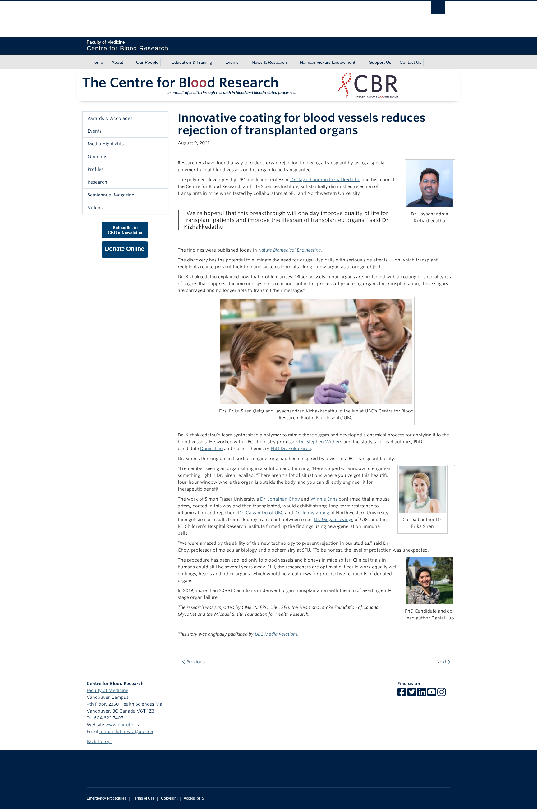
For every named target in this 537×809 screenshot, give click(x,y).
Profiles (95, 169)
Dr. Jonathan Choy (279, 498)
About (117, 62)
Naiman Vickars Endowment (327, 62)
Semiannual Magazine (111, 194)
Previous (195, 661)
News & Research (269, 62)
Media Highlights (106, 143)
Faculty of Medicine (107, 690)
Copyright (169, 798)
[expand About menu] (128, 62)
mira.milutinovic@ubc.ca (126, 731)
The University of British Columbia (100, 19)
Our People (147, 62)
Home (97, 62)
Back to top (99, 741)
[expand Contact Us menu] (427, 62)
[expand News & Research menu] (292, 62)
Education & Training (192, 62)
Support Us (380, 62)
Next (442, 661)
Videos (95, 207)
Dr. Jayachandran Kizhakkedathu (325, 179)
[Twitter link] (411, 694)
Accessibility (194, 798)
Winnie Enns (323, 498)
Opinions (97, 156)
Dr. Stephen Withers (320, 441)
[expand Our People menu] (164, 62)
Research (97, 182)
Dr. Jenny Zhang (311, 512)
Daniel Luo (211, 448)
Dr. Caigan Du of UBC (261, 512)
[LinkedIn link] (421, 694)
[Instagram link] (441, 694)
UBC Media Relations (276, 634)
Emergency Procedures (106, 798)
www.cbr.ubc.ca (122, 724)
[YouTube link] (431, 694)
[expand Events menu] (244, 62)
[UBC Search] (438, 7)
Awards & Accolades (110, 118)
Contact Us (410, 62)
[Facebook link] (401, 694)
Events (232, 62)
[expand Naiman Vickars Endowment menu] (361, 62)
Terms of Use (144, 798)
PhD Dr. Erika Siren (291, 448)
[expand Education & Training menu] (218, 62)
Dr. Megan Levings (333, 519)
